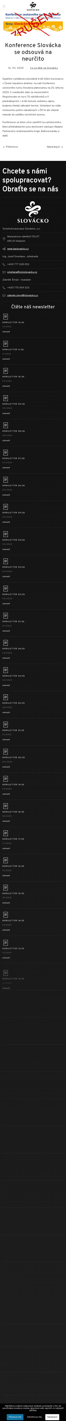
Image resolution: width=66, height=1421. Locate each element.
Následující (54, 147)
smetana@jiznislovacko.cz (22, 272)
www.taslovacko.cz (18, 249)
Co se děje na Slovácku (44, 68)
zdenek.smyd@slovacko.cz (22, 295)
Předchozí (11, 147)
